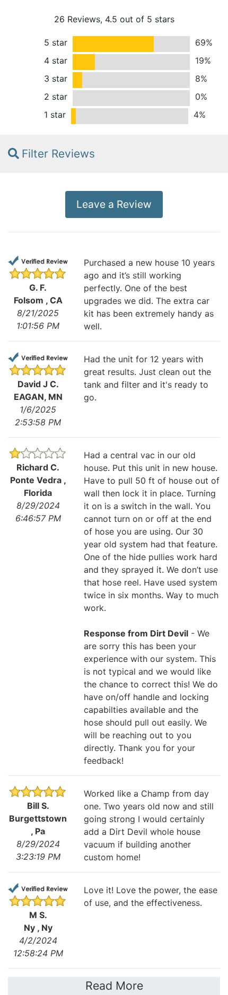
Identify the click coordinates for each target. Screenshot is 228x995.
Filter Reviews (58, 153)
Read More (114, 985)
